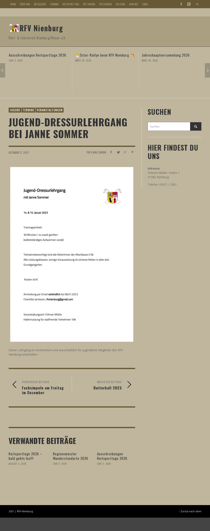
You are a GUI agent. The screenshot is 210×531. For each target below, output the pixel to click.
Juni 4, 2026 (60, 463)
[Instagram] (189, 4)
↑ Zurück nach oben (190, 511)
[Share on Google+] (125, 152)
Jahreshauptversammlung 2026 (117, 55)
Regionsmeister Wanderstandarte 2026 (70, 456)
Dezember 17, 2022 (19, 152)
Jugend (15, 110)
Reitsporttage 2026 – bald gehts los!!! (25, 456)
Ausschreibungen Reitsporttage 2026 (112, 456)
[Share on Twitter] (118, 152)
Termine (28, 110)
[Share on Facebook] (111, 152)
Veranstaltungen (50, 110)
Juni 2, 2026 (104, 463)
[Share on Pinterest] (132, 152)
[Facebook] (181, 4)
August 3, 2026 (17, 463)
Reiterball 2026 (172, 55)
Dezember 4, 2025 (170, 60)
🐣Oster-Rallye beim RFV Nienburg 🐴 (56, 55)
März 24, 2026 (35, 60)
